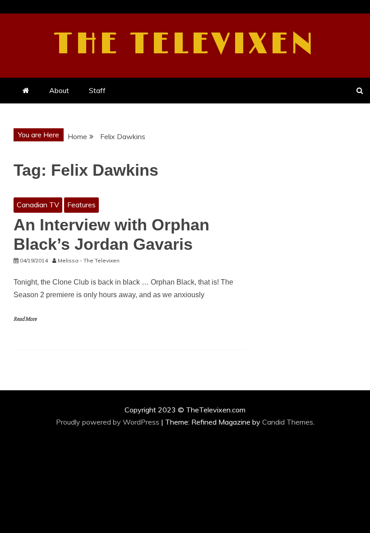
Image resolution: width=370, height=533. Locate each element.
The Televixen (185, 44)
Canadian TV (38, 204)
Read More (25, 319)
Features (81, 204)
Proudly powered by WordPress (108, 421)
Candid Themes (287, 421)
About (59, 90)
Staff (97, 90)
